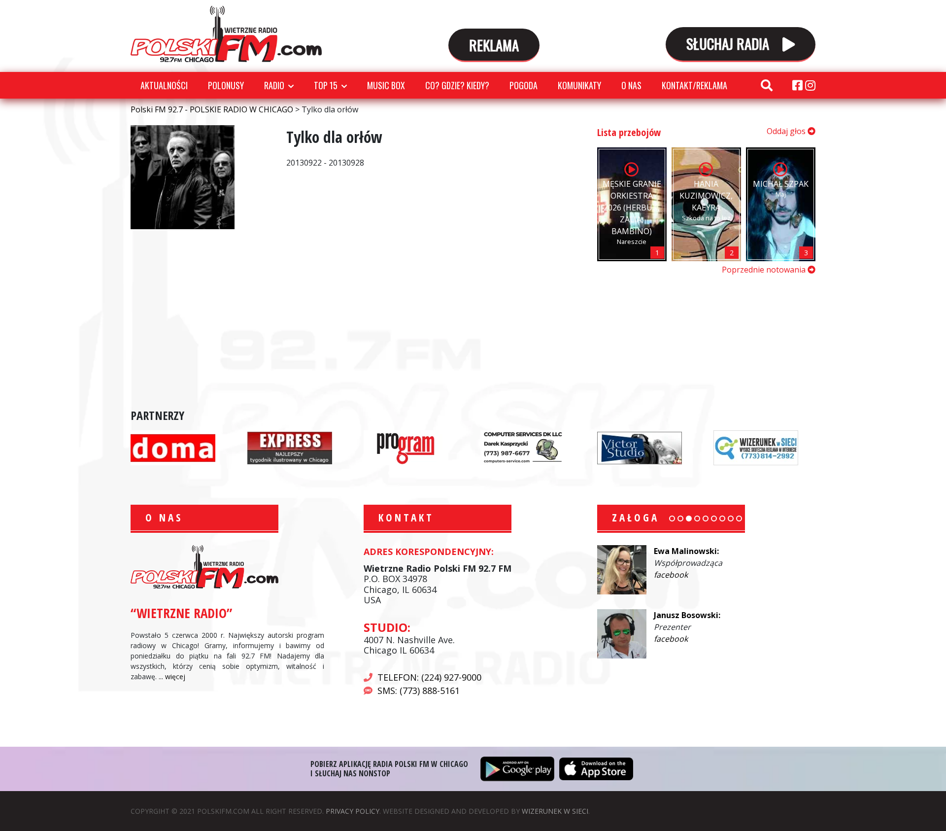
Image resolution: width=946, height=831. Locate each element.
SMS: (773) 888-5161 (418, 690)
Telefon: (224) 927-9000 (429, 677)
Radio (274, 85)
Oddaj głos (787, 131)
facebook (671, 574)
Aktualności (164, 85)
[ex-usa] (289, 447)
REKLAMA (494, 44)
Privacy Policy (352, 811)
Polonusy (226, 85)
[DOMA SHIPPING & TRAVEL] (173, 447)
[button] (672, 518)
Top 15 (326, 85)
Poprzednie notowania (765, 269)
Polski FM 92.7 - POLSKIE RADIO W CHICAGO (226, 34)
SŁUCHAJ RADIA (729, 43)
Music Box (386, 85)
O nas (631, 85)
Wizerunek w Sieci (555, 811)
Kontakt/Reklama (694, 85)
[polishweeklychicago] (406, 447)
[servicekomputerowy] (522, 447)
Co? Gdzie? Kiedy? (457, 85)
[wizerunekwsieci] (755, 447)
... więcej (172, 676)
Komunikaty (579, 85)
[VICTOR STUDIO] (639, 447)
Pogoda (523, 85)
